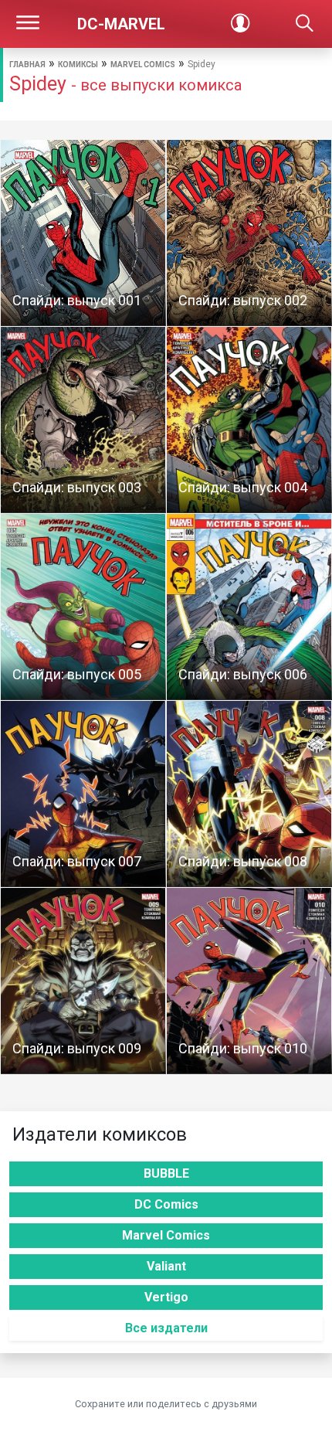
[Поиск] (304, 24)
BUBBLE (166, 1173)
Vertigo (166, 1297)
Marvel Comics (142, 64)
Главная (27, 64)
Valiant (166, 1266)
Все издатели (166, 1328)
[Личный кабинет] (240, 24)
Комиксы (78, 64)
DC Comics (166, 1204)
